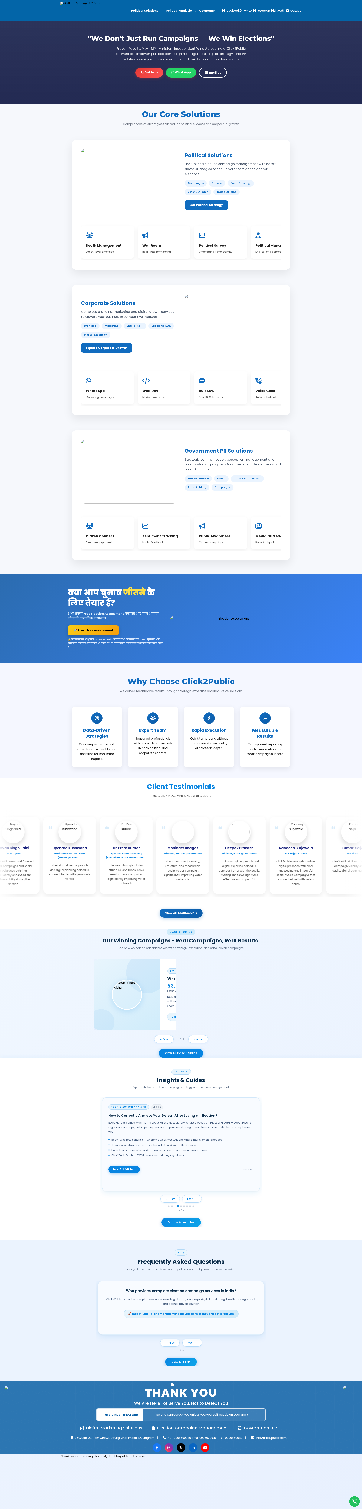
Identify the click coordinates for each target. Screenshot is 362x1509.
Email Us (214, 72)
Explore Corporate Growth (106, 348)
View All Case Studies (181, 1053)
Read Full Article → (124, 1174)
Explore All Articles (181, 1222)
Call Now (151, 72)
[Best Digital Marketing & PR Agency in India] (83, 11)
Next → (198, 1039)
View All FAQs (181, 1362)
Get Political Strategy (206, 205)
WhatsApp (182, 72)
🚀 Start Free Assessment (93, 630)
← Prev (164, 1039)
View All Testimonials (181, 913)
